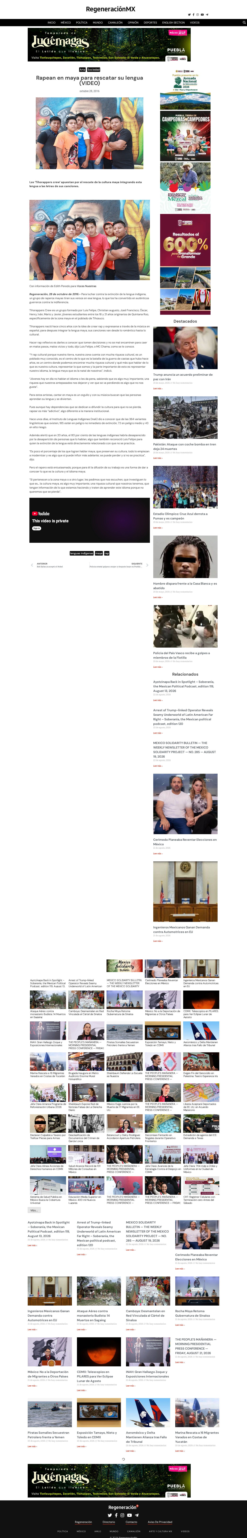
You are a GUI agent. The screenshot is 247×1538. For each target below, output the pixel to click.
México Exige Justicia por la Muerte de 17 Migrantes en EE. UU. (123, 1107)
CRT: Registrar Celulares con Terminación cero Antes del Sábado (199, 1200)
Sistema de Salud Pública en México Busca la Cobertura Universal (46, 1200)
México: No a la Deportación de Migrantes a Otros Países (162, 1013)
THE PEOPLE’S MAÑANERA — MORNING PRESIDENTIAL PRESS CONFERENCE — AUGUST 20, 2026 (161, 1076)
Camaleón (115, 22)
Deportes (150, 22)
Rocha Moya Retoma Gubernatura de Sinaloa (120, 1013)
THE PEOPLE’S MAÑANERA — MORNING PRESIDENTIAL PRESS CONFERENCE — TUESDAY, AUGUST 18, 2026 (123, 1169)
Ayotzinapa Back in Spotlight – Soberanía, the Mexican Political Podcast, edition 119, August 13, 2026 (183, 686)
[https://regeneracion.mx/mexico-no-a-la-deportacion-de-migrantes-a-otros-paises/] (162, 1003)
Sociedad (94, 69)
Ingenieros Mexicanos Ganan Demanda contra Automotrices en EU (200, 983)
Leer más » (158, 388)
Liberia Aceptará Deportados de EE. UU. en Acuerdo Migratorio (199, 1107)
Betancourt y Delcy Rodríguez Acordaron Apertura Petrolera (123, 1137)
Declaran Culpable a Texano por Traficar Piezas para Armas (48, 1137)
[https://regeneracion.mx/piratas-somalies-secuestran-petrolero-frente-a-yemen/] (123, 1033)
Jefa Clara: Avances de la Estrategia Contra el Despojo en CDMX (163, 1169)
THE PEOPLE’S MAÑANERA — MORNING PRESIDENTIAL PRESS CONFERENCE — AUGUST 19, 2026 (161, 1107)
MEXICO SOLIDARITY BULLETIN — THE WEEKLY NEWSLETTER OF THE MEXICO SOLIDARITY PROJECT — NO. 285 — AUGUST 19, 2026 (124, 983)
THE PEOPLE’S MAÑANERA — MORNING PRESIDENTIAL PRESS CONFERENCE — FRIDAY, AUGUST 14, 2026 (163, 1200)
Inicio (51, 22)
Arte (82, 69)
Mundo (98, 22)
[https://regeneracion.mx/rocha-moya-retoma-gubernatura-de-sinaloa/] (123, 1003)
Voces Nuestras (86, 286)
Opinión (133, 22)
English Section (173, 22)
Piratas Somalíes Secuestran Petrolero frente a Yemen (123, 1044)
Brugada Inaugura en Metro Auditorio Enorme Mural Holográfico (84, 1076)
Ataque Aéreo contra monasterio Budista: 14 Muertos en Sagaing (48, 1014)
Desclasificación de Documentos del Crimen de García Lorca (84, 1138)
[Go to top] (241, 1531)
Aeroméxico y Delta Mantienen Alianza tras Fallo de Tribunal (200, 1044)
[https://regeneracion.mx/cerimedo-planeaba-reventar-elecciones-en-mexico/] (162, 971)
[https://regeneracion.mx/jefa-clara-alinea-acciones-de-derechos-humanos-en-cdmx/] (47, 1157)
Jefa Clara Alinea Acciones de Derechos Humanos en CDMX (46, 1168)
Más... (34, 1210)
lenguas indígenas (81, 553)
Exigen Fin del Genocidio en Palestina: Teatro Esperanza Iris (200, 1075)
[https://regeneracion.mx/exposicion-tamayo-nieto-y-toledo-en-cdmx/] (162, 1033)
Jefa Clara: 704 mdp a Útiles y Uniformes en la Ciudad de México (200, 1169)
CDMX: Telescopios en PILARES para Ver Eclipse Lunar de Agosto (200, 1014)
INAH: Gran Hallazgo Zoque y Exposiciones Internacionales (46, 1044)
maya (98, 553)
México (66, 22)
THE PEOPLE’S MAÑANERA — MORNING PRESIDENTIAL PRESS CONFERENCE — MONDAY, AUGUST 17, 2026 (123, 1200)
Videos (194, 22)
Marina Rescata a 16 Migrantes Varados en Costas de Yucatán (47, 1075)
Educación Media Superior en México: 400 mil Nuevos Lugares (85, 1200)
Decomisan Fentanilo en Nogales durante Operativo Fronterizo (160, 1138)
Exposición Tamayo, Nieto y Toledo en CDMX (160, 1044)
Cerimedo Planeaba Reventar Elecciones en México (161, 982)
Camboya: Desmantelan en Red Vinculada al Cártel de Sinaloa (86, 1013)
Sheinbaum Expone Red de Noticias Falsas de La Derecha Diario (85, 1107)
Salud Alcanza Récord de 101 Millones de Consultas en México (84, 1169)
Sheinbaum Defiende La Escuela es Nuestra (124, 1075)
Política (82, 22)
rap (107, 553)
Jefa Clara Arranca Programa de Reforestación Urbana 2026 (48, 1106)
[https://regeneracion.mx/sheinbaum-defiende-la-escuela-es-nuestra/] (123, 1064)
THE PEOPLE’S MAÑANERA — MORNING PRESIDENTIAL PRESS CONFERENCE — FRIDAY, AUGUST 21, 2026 (86, 1045)
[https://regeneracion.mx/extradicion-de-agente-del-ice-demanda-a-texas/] (200, 1126)
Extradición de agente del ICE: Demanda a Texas (200, 1137)
